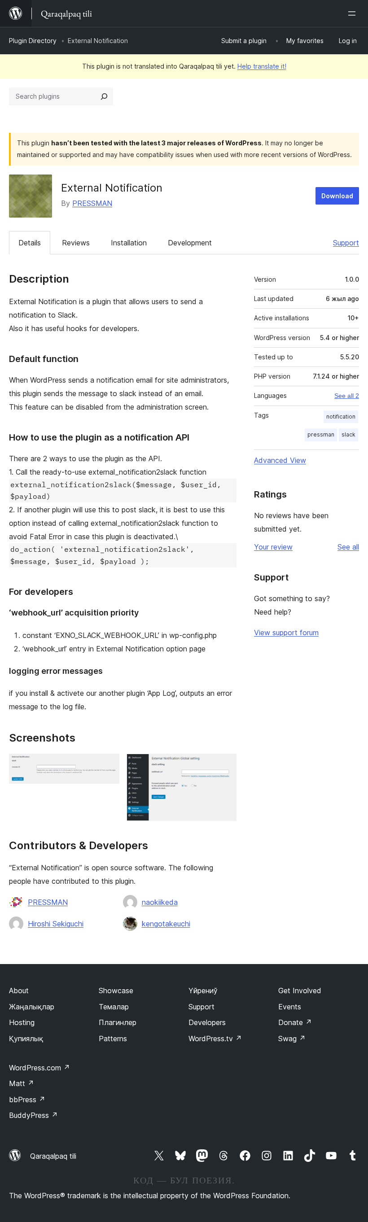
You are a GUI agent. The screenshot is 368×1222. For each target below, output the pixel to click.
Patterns (113, 1038)
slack (348, 434)
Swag (292, 1038)
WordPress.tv (215, 1038)
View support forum (286, 632)
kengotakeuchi (166, 923)
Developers (207, 1022)
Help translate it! (261, 66)
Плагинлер (117, 1022)
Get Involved (299, 990)
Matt (21, 1083)
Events (289, 1006)
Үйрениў (203, 990)
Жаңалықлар (31, 1006)
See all (348, 546)
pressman (320, 434)
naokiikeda (160, 902)
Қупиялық (26, 1038)
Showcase (116, 990)
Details (29, 242)
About (19, 990)
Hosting (22, 1022)
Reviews (76, 242)
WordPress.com (39, 1067)
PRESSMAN (92, 203)
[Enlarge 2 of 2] (224, 765)
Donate (295, 1022)
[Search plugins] (104, 96)
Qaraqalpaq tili (53, 1156)
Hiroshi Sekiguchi (55, 923)
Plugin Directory (33, 40)
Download (337, 196)
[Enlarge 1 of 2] (107, 765)
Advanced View (280, 460)
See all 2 (346, 395)
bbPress (27, 1099)
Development (190, 242)
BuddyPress (33, 1115)
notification (340, 416)
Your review (273, 546)
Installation (129, 242)
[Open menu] (353, 13)
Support (346, 242)
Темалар (114, 1006)
